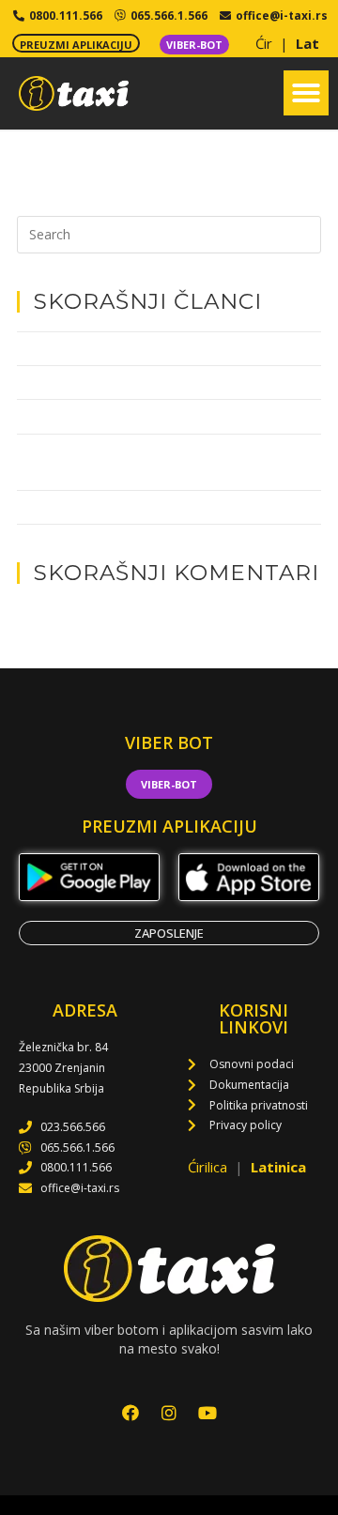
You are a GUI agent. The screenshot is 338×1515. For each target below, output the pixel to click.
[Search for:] (169, 232)
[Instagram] (169, 1413)
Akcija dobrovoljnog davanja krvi (109, 506)
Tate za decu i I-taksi (74, 348)
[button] (306, 92)
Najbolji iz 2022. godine (81, 382)
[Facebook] (130, 1413)
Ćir (265, 43)
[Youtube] (207, 1413)
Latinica (278, 1166)
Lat (307, 43)
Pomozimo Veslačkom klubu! (98, 415)
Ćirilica (209, 1166)
